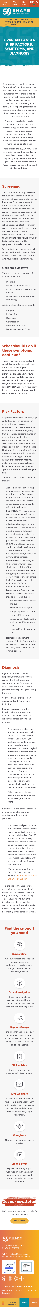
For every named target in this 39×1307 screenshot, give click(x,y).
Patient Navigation (19, 992)
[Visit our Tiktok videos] (21, 1278)
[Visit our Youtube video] (10, 1278)
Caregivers (19, 1135)
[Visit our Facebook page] (4, 1278)
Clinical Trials (19, 1065)
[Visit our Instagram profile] (16, 1278)
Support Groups (19, 1027)
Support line (19, 954)
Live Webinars (19, 1093)
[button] (19, 1221)
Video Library (19, 1163)
